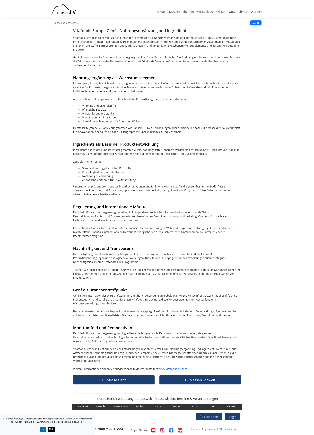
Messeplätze (206, 12)
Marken (158, 406)
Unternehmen (240, 12)
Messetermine (121, 406)
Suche (256, 22)
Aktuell (163, 12)
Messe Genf (116, 379)
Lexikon (140, 406)
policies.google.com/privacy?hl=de (67, 421)
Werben (257, 12)
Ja (43, 429)
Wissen (222, 12)
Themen (189, 12)
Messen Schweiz (203, 379)
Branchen (176, 406)
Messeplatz (101, 406)
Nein (51, 429)
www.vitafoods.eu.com (173, 369)
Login (233, 417)
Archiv (195, 406)
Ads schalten (209, 417)
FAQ (213, 406)
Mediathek (83, 406)
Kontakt (231, 406)
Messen (176, 12)
